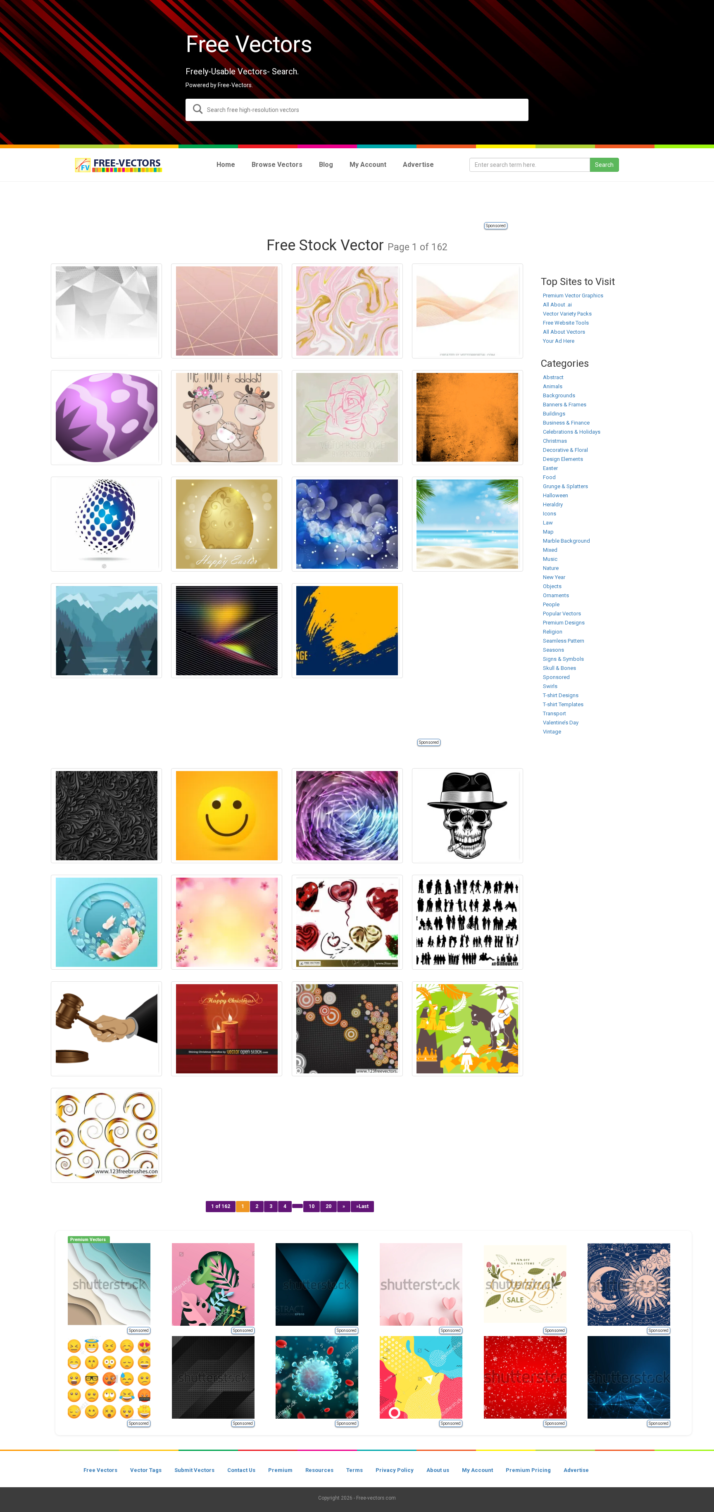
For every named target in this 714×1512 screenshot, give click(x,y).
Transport (554, 713)
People (551, 604)
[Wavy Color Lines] (467, 310)
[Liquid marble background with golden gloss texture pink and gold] (347, 310)
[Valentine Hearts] (347, 922)
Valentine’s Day (560, 722)
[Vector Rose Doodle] (347, 417)
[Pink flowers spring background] (106, 922)
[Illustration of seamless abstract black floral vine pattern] (106, 815)
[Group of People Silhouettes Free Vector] (467, 922)
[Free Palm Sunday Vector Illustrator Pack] (467, 1028)
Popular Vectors (562, 613)
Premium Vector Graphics (573, 295)
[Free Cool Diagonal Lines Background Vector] (226, 630)
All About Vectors (564, 332)
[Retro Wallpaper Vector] (347, 1028)
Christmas (555, 441)
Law (548, 523)
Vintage (552, 732)
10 (311, 1206)
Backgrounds (559, 395)
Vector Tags (146, 1470)
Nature (551, 568)
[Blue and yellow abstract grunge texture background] (347, 630)
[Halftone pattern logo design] (106, 524)
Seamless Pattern (563, 641)
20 (328, 1206)
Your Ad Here (558, 341)
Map (548, 532)
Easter (550, 468)
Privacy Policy (395, 1470)
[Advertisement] (357, 202)
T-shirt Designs (560, 695)
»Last (362, 1206)
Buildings (554, 414)
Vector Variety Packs (567, 314)
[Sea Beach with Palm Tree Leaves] (467, 524)
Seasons (553, 650)
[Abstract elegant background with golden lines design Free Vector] (226, 310)
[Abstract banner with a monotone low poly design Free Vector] (106, 310)
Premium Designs (564, 623)
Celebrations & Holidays (571, 432)
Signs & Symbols (563, 659)
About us (437, 1470)
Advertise (576, 1470)
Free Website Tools (566, 323)
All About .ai (557, 304)
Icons (549, 513)
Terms (354, 1470)
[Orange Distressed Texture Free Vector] (467, 417)
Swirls (550, 686)
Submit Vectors (194, 1470)
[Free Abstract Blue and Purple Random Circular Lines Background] (347, 815)
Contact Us (241, 1470)
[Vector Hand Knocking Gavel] (106, 1028)
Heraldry (553, 504)
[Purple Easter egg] (106, 417)
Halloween (555, 495)
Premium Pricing (528, 1470)
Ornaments (556, 595)
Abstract (553, 377)
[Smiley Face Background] (226, 815)
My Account (477, 1470)
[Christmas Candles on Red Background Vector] (226, 1028)
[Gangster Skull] (467, 815)
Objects (552, 586)
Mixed (550, 550)
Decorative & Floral (565, 450)
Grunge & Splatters (565, 486)
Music (550, 559)
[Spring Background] (226, 922)
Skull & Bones (559, 668)
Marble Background (566, 541)
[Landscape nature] (106, 630)
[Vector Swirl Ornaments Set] (106, 1135)
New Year (554, 577)
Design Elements (563, 459)
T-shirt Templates (563, 704)
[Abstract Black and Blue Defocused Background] (347, 524)
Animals (552, 386)
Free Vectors (100, 1470)
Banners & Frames (564, 404)
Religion (552, 632)
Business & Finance (566, 423)
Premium (280, 1470)
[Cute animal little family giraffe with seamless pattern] (226, 417)
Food (549, 477)
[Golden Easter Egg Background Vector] (226, 524)
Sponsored (496, 225)
